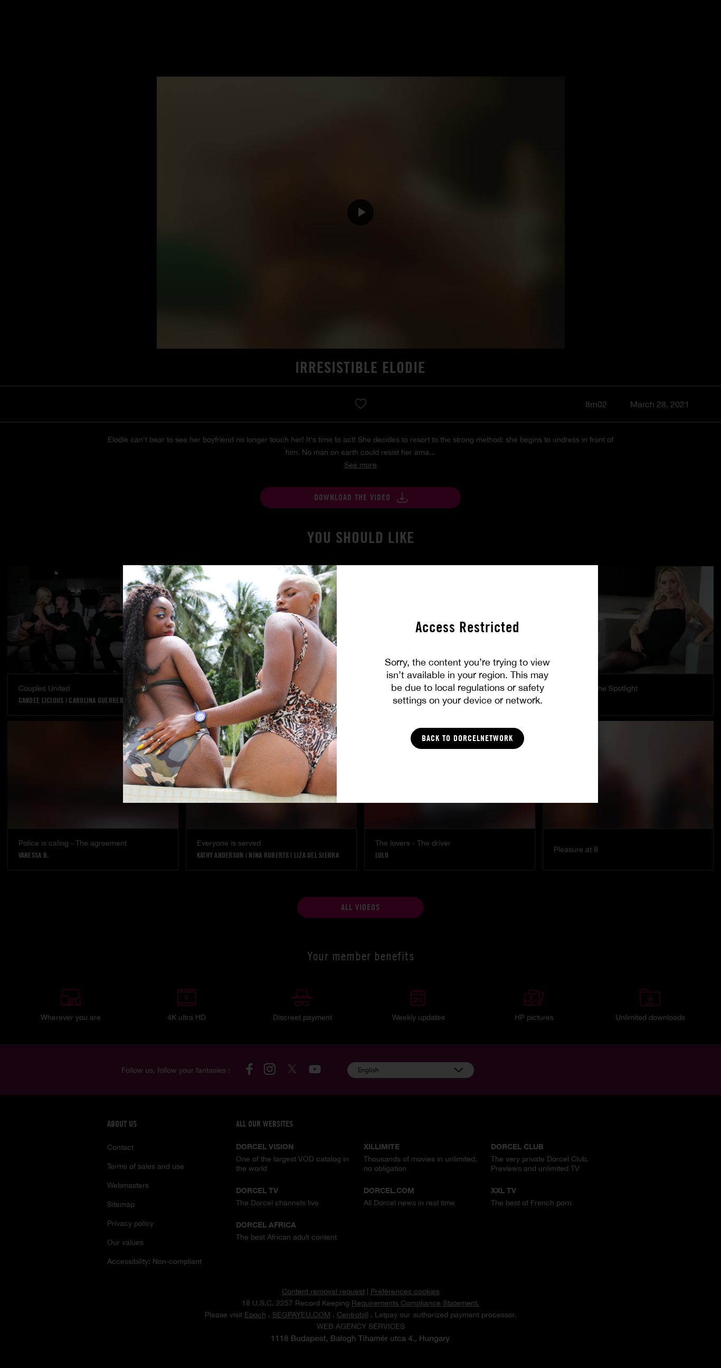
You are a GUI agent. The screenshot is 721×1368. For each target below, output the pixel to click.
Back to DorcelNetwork (467, 738)
